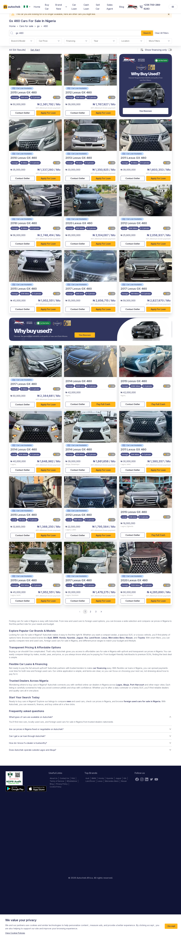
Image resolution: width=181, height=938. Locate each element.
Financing (70, 41)
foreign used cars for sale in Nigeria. (142, 701)
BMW (55, 637)
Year (96, 41)
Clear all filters (162, 33)
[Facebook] (137, 779)
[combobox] (27, 6)
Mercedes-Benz (116, 637)
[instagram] (141, 779)
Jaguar (79, 637)
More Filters (154, 41)
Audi (50, 637)
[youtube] (156, 779)
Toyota (141, 637)
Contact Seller (22, 113)
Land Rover (94, 637)
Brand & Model (18, 41)
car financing (99, 668)
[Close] (169, 14)
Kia (86, 637)
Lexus (104, 637)
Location (125, 41)
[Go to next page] (101, 611)
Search (147, 33)
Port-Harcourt (137, 684)
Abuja (126, 684)
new (69, 701)
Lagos (119, 684)
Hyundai (71, 637)
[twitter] (151, 779)
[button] (90, 717)
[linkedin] (146, 779)
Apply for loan (48, 113)
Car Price (43, 41)
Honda (62, 637)
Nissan (129, 637)
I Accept (171, 926)
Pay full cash (103, 404)
